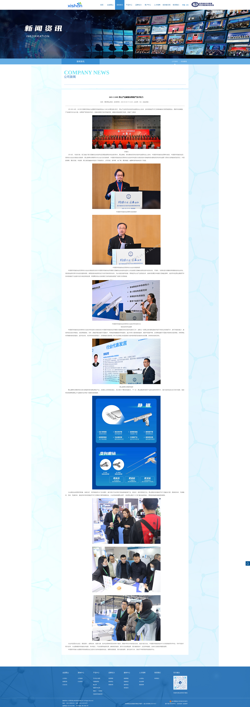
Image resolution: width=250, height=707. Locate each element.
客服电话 (126, 681)
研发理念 (110, 681)
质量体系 (110, 684)
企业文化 (64, 684)
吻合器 (95, 684)
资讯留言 (126, 687)
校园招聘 (141, 684)
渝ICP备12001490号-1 (170, 703)
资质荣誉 (110, 678)
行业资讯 (184, 61)
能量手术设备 (96, 687)
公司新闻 (175, 61)
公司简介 (64, 678)
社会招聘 (141, 681)
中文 (183, 5)
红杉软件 (185, 703)
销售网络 (126, 678)
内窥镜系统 (96, 681)
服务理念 (126, 684)
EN (187, 5)
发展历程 (64, 681)
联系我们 (156, 678)
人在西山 (141, 678)
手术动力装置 (96, 678)
